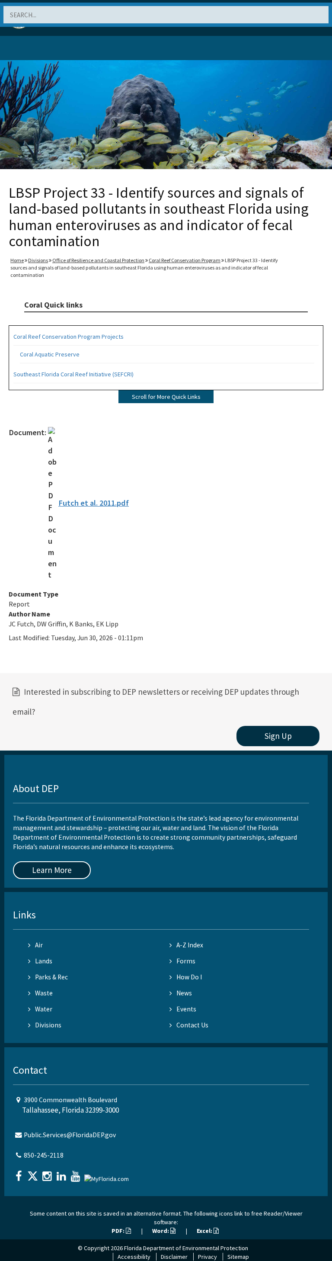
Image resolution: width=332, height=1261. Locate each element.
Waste (44, 993)
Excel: (205, 1231)
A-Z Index (189, 945)
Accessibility (134, 1257)
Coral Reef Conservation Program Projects (68, 336)
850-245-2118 (44, 1155)
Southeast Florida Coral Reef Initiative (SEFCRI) (73, 374)
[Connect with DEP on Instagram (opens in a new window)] (48, 1173)
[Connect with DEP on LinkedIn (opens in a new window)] (62, 1173)
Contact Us (192, 1025)
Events (186, 1009)
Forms (185, 961)
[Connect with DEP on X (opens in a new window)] (33, 1173)
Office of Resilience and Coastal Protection (98, 260)
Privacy (207, 1257)
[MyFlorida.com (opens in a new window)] (107, 1175)
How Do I (189, 977)
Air (39, 945)
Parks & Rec (51, 977)
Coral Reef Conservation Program (184, 260)
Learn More (52, 870)
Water (43, 1009)
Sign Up (278, 736)
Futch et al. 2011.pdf (93, 503)
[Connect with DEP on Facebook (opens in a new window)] (19, 1173)
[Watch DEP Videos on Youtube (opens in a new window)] (76, 1173)
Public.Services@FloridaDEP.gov (70, 1135)
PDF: (119, 1231)
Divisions (38, 260)
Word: (161, 1231)
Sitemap (238, 1257)
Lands (43, 961)
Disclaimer (174, 1257)
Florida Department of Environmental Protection (186, 1248)
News (184, 993)
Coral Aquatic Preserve (50, 354)
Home (17, 260)
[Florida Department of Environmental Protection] (27, 50)
